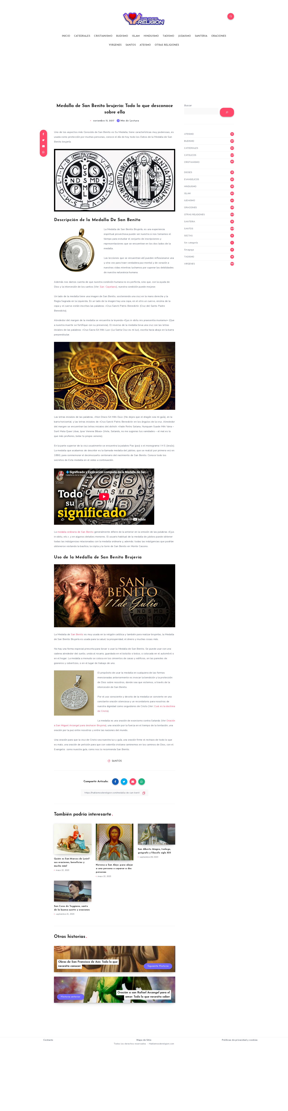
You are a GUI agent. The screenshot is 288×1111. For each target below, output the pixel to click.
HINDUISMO (151, 36)
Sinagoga (189, 249)
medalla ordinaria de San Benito (75, 532)
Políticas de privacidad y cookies (240, 1040)
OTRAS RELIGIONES (167, 45)
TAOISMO (168, 36)
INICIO (66, 36)
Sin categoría (191, 242)
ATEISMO (145, 45)
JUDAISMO (184, 36)
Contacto (48, 1040)
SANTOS (131, 45)
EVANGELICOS (191, 179)
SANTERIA (201, 36)
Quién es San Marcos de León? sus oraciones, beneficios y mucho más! (72, 862)
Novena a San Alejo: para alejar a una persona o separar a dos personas (114, 868)
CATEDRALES (82, 36)
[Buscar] (227, 112)
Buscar (188, 105)
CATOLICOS (190, 155)
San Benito (77, 634)
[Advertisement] (144, 75)
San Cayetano (108, 286)
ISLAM (136, 36)
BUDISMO (122, 36)
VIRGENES (115, 45)
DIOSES (188, 172)
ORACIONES (218, 36)
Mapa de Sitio (144, 1040)
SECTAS (188, 235)
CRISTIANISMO (103, 36)
